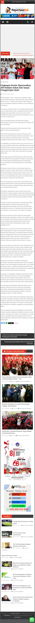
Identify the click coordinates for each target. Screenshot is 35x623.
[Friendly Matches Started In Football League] (7, 523)
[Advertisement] (17, 39)
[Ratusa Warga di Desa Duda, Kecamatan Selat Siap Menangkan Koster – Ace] (17, 365)
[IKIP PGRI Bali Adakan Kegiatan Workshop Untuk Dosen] (7, 545)
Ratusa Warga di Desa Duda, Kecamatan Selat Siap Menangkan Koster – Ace (17, 378)
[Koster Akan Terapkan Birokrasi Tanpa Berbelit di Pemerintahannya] (17, 420)
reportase (14, 381)
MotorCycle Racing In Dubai (9, 555)
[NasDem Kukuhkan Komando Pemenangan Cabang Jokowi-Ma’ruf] (17, 393)
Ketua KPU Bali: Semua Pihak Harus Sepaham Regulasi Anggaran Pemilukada (23, 599)
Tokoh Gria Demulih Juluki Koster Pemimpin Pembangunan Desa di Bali (14, 336)
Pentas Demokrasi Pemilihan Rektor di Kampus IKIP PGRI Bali (18, 342)
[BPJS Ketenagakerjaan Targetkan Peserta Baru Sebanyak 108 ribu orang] (7, 575)
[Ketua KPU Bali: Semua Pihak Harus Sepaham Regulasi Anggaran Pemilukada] (7, 598)
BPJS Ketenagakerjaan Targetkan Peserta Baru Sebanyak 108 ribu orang (22, 576)
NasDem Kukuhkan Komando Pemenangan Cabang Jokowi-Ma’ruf (16, 405)
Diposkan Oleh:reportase (8, 94)
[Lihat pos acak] (32, 22)
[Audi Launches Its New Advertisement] (7, 534)
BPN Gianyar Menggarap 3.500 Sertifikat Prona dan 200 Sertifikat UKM (22, 587)
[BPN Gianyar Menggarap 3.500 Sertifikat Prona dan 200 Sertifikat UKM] (7, 586)
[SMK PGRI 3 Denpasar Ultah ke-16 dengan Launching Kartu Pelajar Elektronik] (7, 564)
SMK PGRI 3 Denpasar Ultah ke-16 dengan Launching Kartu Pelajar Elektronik (22, 565)
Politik (2, 76)
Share (16, 323)
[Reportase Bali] (3, 22)
